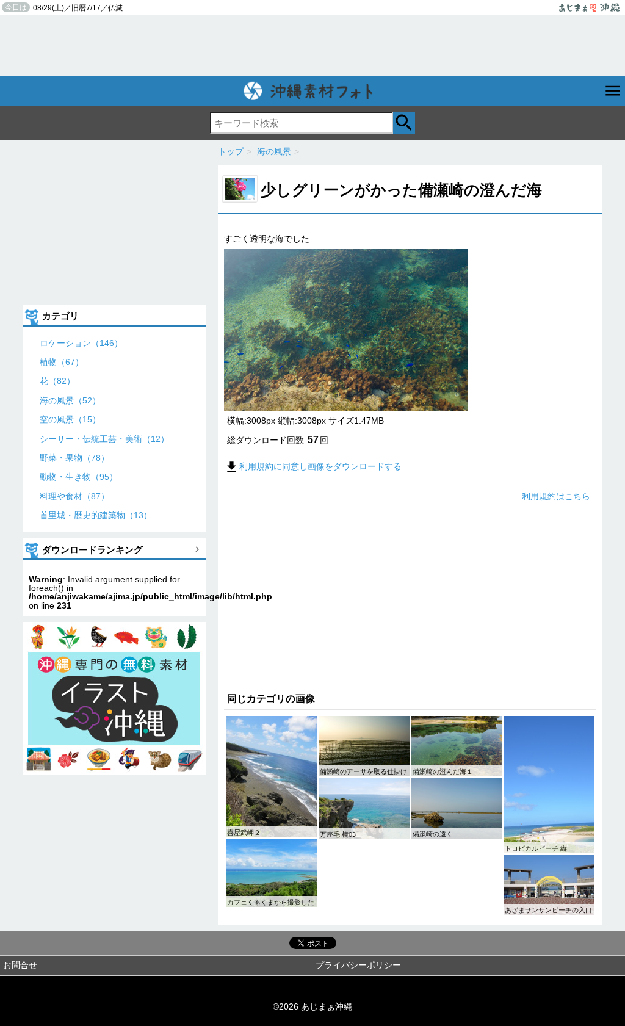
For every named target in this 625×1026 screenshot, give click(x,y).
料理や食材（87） (74, 496)
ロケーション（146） (81, 343)
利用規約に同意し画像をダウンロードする (320, 466)
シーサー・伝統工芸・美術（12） (104, 439)
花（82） (57, 381)
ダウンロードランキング (92, 549)
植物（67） (62, 362)
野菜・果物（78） (74, 458)
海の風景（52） (70, 400)
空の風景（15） (70, 419)
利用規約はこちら (556, 496)
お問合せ (20, 965)
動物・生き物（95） (79, 477)
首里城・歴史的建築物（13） (96, 515)
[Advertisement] (312, 45)
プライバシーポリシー (358, 965)
